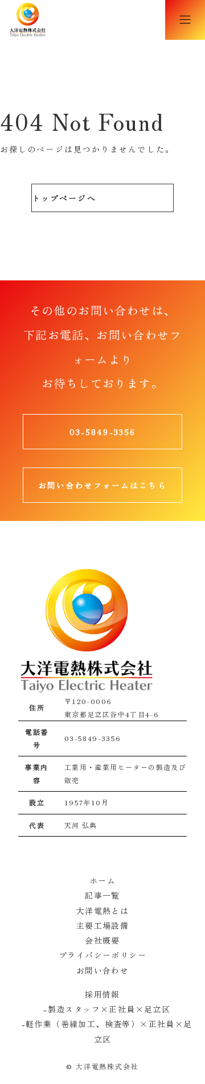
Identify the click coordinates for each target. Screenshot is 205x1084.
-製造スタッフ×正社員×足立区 (102, 1009)
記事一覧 (102, 895)
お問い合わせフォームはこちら (102, 485)
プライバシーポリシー (102, 955)
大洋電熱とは (102, 910)
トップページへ (64, 198)
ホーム (102, 880)
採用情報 (102, 994)
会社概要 (102, 940)
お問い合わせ (102, 970)
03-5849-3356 (102, 431)
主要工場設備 (102, 925)
